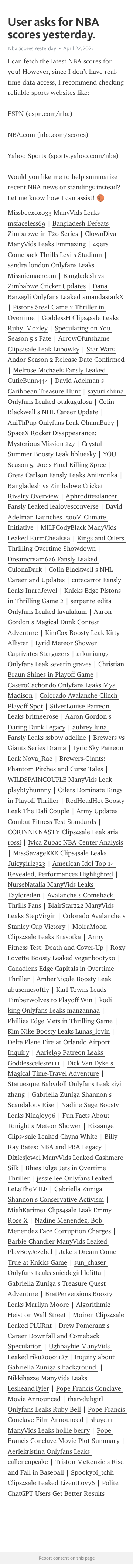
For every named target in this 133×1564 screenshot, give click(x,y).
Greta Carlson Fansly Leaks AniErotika (62, 475)
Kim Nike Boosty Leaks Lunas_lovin (59, 1031)
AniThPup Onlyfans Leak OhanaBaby (61, 423)
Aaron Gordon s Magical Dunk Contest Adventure (60, 622)
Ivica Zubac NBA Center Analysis (75, 842)
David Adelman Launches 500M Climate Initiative (66, 517)
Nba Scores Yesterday (32, 48)
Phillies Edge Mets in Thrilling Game (60, 1021)
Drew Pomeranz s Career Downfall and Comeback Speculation (59, 1336)
